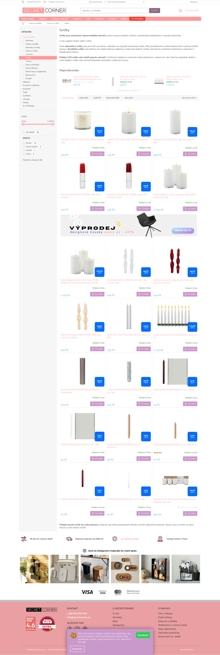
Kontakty (117, 617)
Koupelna (27, 89)
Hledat (154, 11)
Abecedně (128, 98)
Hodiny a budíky (32, 44)
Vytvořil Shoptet (186, 649)
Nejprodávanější (112, 98)
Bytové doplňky (29, 37)
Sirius (30, 154)
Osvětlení (27, 95)
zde (84, 642)
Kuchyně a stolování (31, 85)
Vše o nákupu (165, 613)
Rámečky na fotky (32, 47)
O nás (116, 613)
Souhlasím (143, 635)
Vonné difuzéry (31, 68)
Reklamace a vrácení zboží (172, 625)
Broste (31, 143)
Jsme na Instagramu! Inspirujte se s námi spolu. (112, 550)
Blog (115, 621)
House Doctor (33, 146)
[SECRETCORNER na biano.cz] (31, 624)
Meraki (30, 150)
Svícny (28, 61)
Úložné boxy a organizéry (35, 71)
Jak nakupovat (95, 2)
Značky (26, 102)
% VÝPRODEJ (28, 106)
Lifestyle (26, 99)
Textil (25, 92)
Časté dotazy (165, 617)
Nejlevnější (83, 98)
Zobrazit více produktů (127, 90)
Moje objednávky (167, 628)
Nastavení (77, 649)
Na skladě (32, 132)
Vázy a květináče (32, 65)
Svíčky (28, 58)
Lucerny (29, 54)
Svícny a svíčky (31, 51)
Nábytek (26, 82)
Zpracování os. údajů (169, 636)
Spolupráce (119, 625)
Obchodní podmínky (116, 2)
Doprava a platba (167, 621)
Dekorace (29, 40)
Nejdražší (97, 98)
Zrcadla (28, 78)
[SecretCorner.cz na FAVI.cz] (47, 623)
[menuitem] (28, 19)
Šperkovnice (30, 75)
